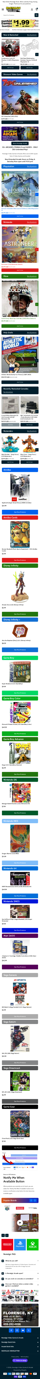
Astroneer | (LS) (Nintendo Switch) (12, 264)
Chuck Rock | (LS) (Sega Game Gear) (13, 1138)
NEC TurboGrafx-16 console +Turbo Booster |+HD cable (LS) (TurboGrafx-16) (29, 417)
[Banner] (7, 1208)
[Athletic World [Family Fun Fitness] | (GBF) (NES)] (20, 355)
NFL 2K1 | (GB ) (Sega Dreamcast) (12, 1092)
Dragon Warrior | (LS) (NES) (10, 853)
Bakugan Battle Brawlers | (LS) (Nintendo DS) (16, 803)
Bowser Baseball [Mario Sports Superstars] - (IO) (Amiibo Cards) (19, 550)
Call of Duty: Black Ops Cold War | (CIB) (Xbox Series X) (18, 318)
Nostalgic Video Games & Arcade (22, 1367)
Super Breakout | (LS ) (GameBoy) (12, 684)
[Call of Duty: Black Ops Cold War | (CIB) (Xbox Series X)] (20, 299)
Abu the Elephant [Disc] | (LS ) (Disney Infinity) (16, 640)
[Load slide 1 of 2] (16, 26)
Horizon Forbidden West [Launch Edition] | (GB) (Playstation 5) (20, 209)
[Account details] (32, 9)
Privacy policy (15, 1356)
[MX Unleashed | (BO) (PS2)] (20, 96)
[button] (3, 9)
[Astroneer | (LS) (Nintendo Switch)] (20, 244)
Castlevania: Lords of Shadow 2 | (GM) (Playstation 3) (10, 60)
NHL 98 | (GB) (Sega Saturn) (10, 1053)
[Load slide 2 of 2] (19, 26)
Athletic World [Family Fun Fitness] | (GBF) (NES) (16, 374)
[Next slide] (23, 25)
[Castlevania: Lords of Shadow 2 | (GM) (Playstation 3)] (10, 48)
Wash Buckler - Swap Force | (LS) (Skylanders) (10, 455)
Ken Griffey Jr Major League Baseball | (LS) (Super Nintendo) (17, 920)
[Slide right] (37, 54)
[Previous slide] (13, 25)
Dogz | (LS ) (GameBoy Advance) (12, 765)
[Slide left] (3, 54)
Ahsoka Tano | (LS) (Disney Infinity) (13, 605)
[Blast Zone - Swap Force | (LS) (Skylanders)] (29, 444)
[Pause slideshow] (26, 25)
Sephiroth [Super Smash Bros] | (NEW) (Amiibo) (16, 503)
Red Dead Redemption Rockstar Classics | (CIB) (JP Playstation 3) (28, 60)
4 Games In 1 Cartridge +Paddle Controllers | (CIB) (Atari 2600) (19, 957)
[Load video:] (20, 1223)
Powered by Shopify (20, 1370)
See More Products (20, 512)
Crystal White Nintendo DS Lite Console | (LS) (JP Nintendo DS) (9, 417)
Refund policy (25, 1356)
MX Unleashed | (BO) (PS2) (9, 116)
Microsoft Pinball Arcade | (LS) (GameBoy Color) (17, 724)
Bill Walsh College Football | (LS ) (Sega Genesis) (17, 1007)
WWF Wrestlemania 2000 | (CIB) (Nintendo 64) (16, 886)
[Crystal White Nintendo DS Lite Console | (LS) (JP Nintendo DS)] (10, 405)
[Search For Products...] (36, 15)
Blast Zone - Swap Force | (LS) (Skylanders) (28, 455)
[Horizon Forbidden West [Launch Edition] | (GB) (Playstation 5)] (20, 189)
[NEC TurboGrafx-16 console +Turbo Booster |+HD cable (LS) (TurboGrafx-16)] (29, 405)
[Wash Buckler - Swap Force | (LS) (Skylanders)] (10, 444)
